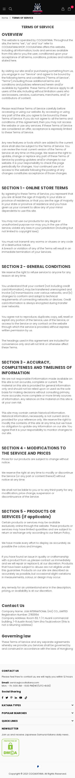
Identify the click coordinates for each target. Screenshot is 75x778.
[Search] (10, 8)
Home (5, 18)
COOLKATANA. (36, 773)
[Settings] (63, 8)
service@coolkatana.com (24, 682)
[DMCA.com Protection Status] (10, 755)
